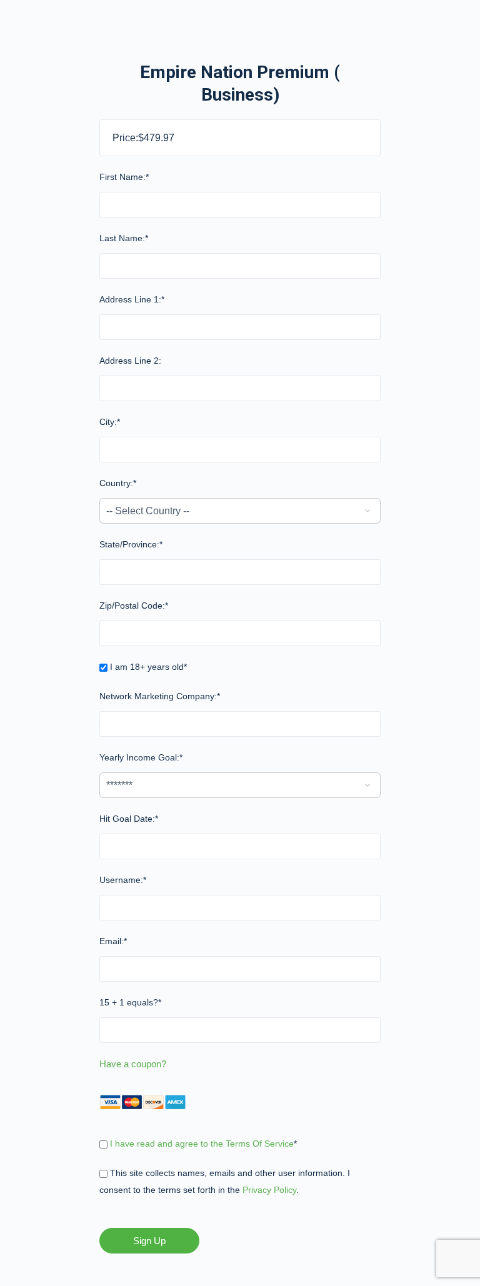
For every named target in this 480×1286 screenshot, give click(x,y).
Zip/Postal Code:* (133, 606)
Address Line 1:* (131, 299)
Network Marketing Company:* (159, 696)
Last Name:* (123, 238)
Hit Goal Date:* (128, 819)
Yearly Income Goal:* (140, 757)
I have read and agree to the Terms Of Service (202, 1144)
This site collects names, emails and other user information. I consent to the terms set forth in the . (224, 1181)
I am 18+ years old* (147, 667)
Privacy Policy (269, 1190)
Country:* (117, 483)
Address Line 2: (130, 361)
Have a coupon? (132, 1064)
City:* (109, 422)
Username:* (122, 880)
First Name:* (124, 177)
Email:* (113, 941)
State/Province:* (130, 544)
